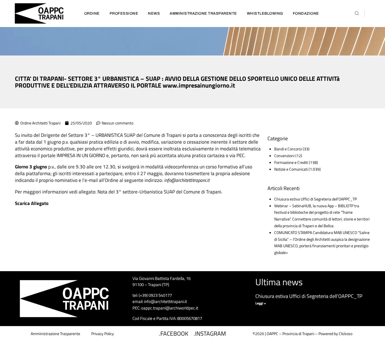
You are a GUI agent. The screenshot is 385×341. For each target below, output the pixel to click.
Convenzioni (284, 156)
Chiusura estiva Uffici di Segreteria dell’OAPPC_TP (315, 199)
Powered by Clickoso (335, 333)
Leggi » (260, 303)
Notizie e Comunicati (291, 169)
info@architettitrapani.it (186, 180)
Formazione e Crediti (291, 162)
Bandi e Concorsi (288, 149)
